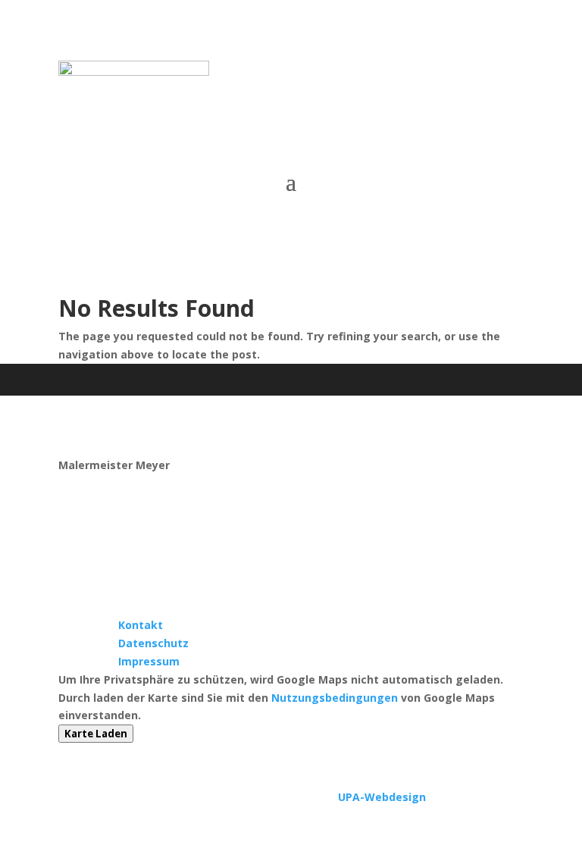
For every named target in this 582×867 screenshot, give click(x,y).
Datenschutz (153, 643)
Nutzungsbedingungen (334, 697)
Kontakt (140, 625)
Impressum (149, 661)
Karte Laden (95, 733)
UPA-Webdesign (382, 797)
